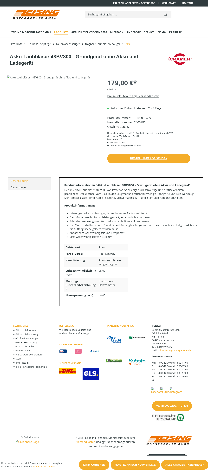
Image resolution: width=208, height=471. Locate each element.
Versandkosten (85, 442)
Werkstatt (169, 3)
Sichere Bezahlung (71, 344)
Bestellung (66, 325)
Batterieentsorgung (26, 342)
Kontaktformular (25, 346)
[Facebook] (157, 390)
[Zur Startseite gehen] (35, 14)
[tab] (29, 180)
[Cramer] (180, 61)
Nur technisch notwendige (135, 464)
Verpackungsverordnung (29, 354)
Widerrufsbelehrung (27, 334)
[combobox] (122, 14)
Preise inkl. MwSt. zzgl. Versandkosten (133, 96)
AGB (18, 358)
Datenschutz (23, 350)
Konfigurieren (94, 464)
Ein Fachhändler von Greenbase (134, 3)
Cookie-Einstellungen (27, 338)
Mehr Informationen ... (45, 466)
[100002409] (54, 110)
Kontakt (187, 3)
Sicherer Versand (70, 363)
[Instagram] (176, 390)
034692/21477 (164, 346)
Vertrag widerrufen (172, 405)
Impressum (22, 362)
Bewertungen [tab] (19, 187)
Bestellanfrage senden (148, 158)
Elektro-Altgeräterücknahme (31, 366)
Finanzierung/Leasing (120, 325)
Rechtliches (20, 325)
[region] (54, 110)
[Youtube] (165, 390)
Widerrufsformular (26, 330)
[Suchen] (165, 14)
